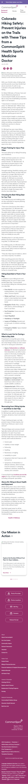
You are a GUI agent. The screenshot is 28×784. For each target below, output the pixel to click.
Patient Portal (14, 620)
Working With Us (5, 682)
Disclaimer (14, 742)
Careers (15, 613)
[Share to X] (8, 68)
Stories (14, 11)
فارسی (13, 775)
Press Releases (22, 11)
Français (13, 771)
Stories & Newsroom (6, 646)
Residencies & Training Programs (9, 688)
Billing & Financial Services (8, 664)
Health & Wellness (14, 518)
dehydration (14, 348)
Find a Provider (16, 593)
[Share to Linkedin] (11, 68)
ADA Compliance (5, 742)
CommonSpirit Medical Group (9, 700)
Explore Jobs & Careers (7, 685)
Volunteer (3, 649)
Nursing (3, 691)
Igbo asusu (4, 777)
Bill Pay (16, 606)
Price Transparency (6, 749)
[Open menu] (25, 6)
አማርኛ (14, 773)
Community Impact (6, 643)
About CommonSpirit (6, 637)
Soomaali (17, 779)
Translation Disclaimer (7, 754)
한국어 (5, 773)
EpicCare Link (5, 706)
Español (3, 771)
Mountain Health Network (8, 703)
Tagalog (4, 775)
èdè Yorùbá (11, 777)
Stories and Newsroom (4, 11)
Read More (14, 558)
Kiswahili (4, 779)
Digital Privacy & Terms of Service (10, 751)
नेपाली (22, 773)
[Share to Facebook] (4, 68)
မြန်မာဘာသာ (10, 779)
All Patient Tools (5, 673)
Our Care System (5, 640)
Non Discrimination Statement (9, 747)
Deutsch (8, 771)
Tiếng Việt (19, 771)
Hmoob (22, 777)
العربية (18, 773)
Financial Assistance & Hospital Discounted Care (13, 667)
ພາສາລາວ (17, 777)
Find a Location (16, 600)
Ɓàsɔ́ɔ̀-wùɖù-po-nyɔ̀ (20, 775)
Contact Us (4, 652)
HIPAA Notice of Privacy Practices (10, 744)
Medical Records (5, 670)
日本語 (8, 775)
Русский (10, 773)
